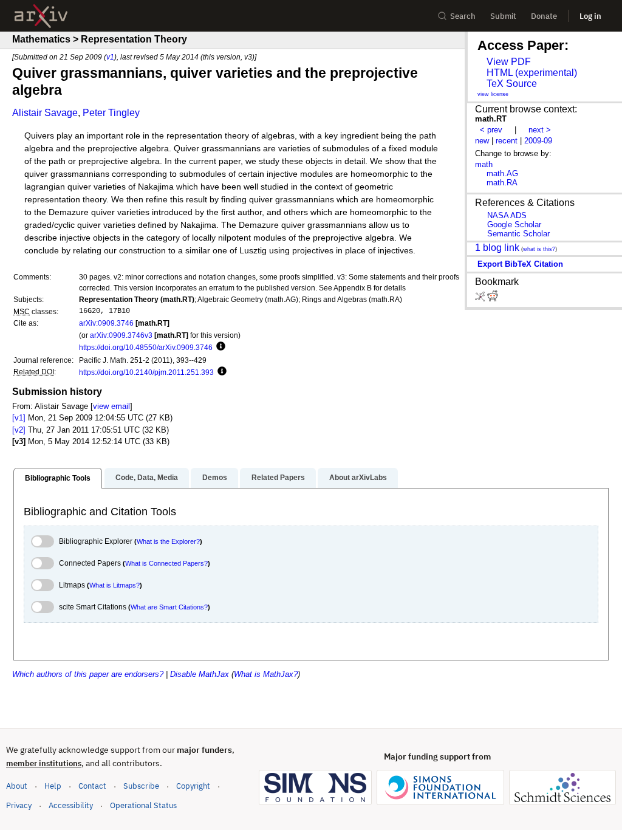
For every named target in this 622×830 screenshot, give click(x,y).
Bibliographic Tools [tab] (58, 478)
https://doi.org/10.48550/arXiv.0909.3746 (146, 347)
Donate (544, 16)
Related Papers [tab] (278, 477)
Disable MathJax (199, 674)
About (16, 786)
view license (492, 94)
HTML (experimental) (532, 72)
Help (52, 786)
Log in (590, 16)
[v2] (19, 429)
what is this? (539, 249)
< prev (491, 129)
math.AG (502, 173)
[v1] (19, 417)
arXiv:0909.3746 (106, 323)
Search (463, 16)
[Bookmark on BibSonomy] (481, 298)
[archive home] (41, 16)
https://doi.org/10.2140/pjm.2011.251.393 (146, 372)
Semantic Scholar (518, 233)
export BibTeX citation (520, 264)
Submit (503, 16)
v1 (110, 57)
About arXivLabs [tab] (358, 477)
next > (539, 129)
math (484, 164)
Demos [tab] (214, 477)
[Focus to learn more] (219, 346)
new (482, 140)
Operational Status (143, 805)
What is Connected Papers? (166, 563)
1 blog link (497, 247)
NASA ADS (507, 215)
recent (507, 140)
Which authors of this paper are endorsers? (87, 674)
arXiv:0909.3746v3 (121, 335)
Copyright (193, 786)
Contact (92, 786)
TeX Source (512, 83)
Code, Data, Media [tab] (146, 477)
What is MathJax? (266, 674)
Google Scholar (514, 224)
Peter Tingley (111, 113)
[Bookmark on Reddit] (492, 298)
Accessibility (71, 805)
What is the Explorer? (168, 541)
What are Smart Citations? (169, 607)
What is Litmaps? (114, 585)
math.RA (502, 182)
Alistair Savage (45, 113)
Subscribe (141, 786)
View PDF (509, 62)
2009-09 (538, 140)
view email (111, 406)
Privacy (19, 805)
